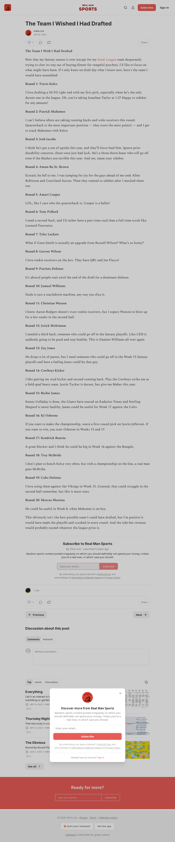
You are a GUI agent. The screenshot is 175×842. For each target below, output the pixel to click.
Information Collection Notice (86, 747)
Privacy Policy (113, 747)
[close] (120, 693)
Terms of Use (104, 744)
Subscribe (87, 736)
